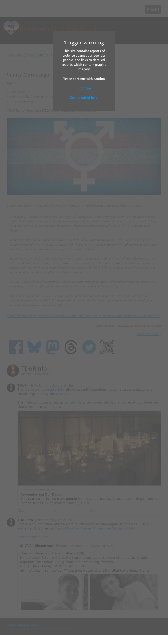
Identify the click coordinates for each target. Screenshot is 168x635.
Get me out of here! (84, 97)
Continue (84, 88)
